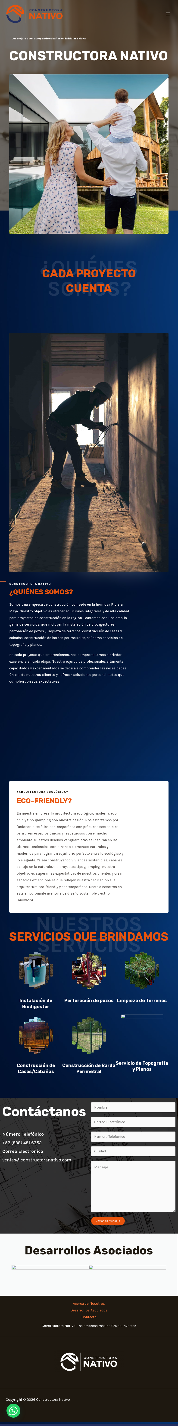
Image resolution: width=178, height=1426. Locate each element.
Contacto (89, 1317)
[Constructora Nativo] (35, 14)
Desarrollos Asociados (89, 1310)
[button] (13, 1411)
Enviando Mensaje (108, 1220)
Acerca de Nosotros (89, 1303)
